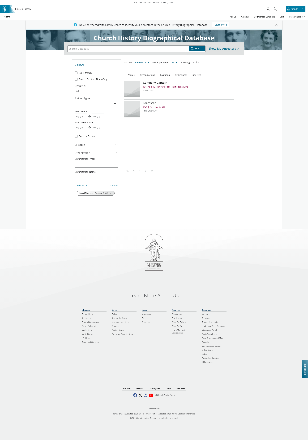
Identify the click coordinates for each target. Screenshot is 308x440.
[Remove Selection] (110, 193)
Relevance (140, 62)
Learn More (220, 24)
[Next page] (145, 171)
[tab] (131, 75)
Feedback (305, 369)
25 (173, 62)
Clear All (79, 64)
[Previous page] (134, 171)
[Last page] (152, 171)
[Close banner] (276, 25)
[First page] (127, 171)
